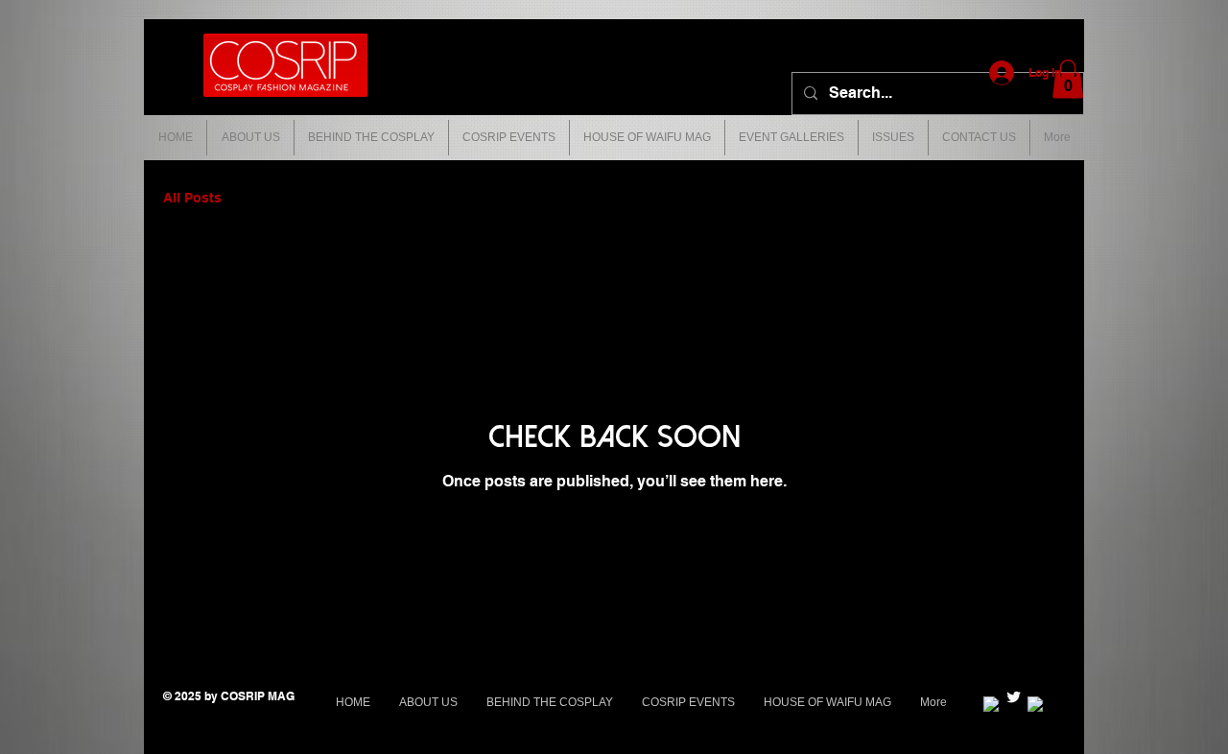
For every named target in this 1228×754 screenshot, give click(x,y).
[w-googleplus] (991, 704)
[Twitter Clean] (1013, 697)
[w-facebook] (1035, 704)
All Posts (192, 197)
